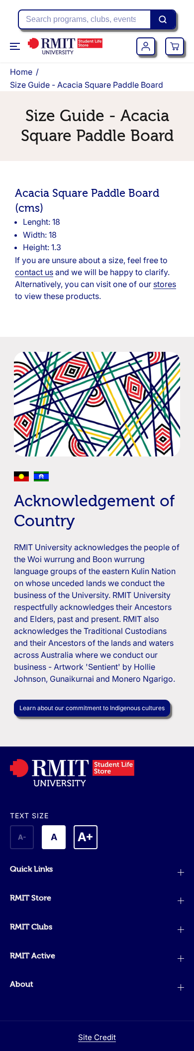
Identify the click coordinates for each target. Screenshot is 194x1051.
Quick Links (31, 869)
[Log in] (146, 46)
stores (164, 284)
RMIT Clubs (31, 926)
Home (21, 72)
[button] (16, 46)
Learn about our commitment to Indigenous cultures (92, 708)
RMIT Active (32, 955)
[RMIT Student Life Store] (65, 46)
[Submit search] (162, 19)
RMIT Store (30, 898)
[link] (97, 772)
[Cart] (175, 46)
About (21, 984)
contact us (34, 272)
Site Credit (97, 1037)
